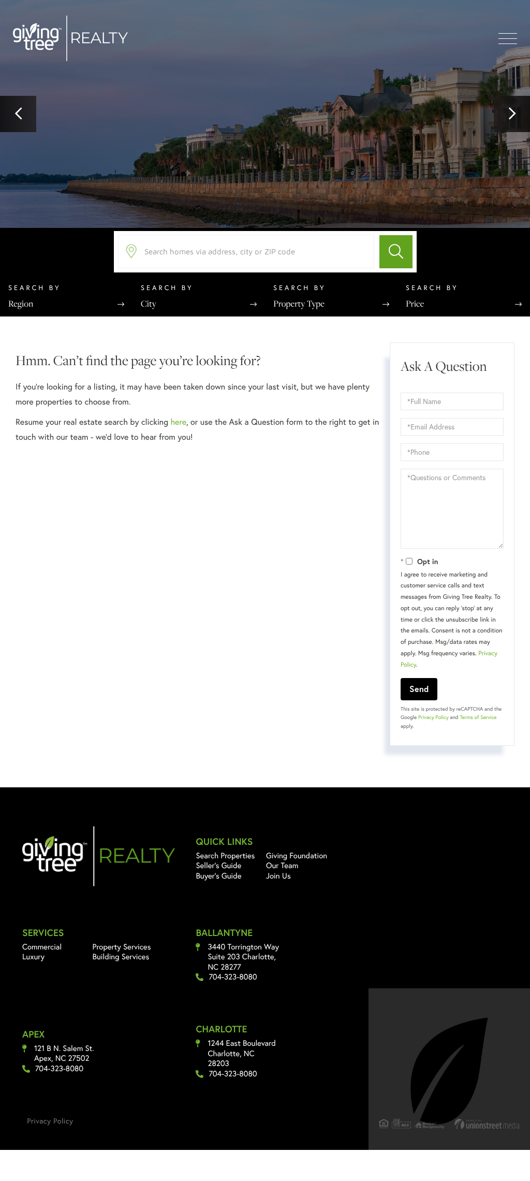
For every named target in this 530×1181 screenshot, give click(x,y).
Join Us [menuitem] (278, 880)
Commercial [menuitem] (42, 951)
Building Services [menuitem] (121, 961)
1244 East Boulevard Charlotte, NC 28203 (241, 1058)
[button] (18, 116)
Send (419, 692)
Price (415, 307)
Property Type (299, 307)
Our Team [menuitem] (282, 870)
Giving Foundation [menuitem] (296, 860)
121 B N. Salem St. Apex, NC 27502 (64, 1058)
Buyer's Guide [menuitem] (218, 880)
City (148, 307)
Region (20, 307)
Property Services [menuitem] (122, 951)
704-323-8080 (233, 981)
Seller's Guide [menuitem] (218, 870)
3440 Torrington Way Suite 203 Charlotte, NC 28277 (243, 961)
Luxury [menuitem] (33, 961)
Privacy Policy (433, 721)
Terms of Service (478, 721)
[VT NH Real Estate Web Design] (487, 1127)
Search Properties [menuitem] (225, 860)
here (178, 426)
